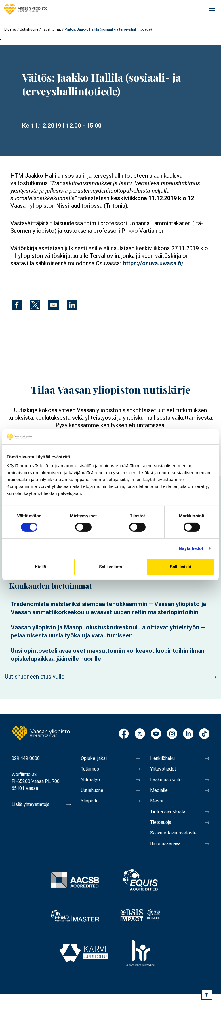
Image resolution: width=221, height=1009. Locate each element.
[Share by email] (53, 305)
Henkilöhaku (162, 758)
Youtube (156, 734)
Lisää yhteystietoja (30, 804)
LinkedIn (188, 734)
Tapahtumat (51, 29)
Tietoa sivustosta (167, 811)
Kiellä (40, 566)
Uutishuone (29, 29)
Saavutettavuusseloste (173, 833)
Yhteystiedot (163, 769)
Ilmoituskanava (165, 843)
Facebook (124, 734)
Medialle (159, 790)
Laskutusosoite (166, 779)
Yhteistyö (90, 779)
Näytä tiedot (191, 548)
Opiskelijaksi (94, 758)
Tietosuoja (160, 822)
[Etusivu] (25, 9)
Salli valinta (110, 566)
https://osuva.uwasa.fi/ (153, 263)
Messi (156, 801)
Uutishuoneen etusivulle (34, 676)
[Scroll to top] (206, 994)
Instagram (172, 734)
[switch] (83, 527)
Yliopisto (90, 801)
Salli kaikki (180, 566)
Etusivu (10, 29)
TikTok (204, 734)
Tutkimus (90, 769)
